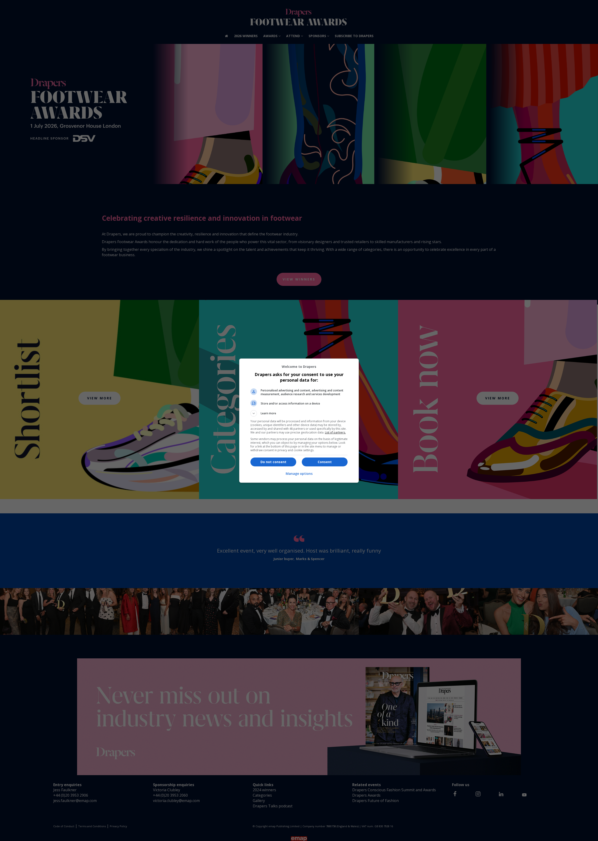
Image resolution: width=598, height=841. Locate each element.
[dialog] (299, 420)
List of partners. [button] (335, 432)
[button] (299, 413)
